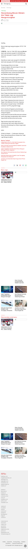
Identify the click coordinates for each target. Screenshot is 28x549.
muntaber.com (4, 502)
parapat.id (3, 512)
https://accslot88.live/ (6, 466)
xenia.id (3, 509)
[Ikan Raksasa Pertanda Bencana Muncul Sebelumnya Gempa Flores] (21, 289)
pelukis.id (3, 489)
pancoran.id (3, 491)
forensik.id (3, 522)
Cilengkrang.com (18, 545)
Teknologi (3, 10)
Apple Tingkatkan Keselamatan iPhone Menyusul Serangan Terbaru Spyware (12, 149)
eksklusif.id (3, 527)
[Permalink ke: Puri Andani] (2, 20)
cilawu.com (3, 524)
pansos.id (3, 530)
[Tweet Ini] (17, 165)
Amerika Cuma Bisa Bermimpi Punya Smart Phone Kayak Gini (13, 159)
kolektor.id (3, 486)
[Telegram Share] (23, 165)
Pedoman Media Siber (17, 543)
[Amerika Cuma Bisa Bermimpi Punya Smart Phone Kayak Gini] (21, 303)
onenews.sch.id (4, 496)
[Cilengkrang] (6, 4)
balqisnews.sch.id (5, 529)
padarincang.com (5, 484)
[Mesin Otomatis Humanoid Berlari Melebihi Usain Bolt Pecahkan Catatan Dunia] (21, 225)
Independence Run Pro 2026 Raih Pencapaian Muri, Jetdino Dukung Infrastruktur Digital (13, 143)
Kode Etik (9, 541)
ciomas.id (3, 517)
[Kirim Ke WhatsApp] (26, 165)
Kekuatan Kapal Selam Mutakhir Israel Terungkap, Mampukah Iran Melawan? (13, 156)
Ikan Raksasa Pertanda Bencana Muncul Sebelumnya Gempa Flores (13, 152)
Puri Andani (6, 19)
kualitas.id (3, 493)
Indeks (4, 541)
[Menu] (2, 4)
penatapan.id (4, 514)
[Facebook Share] (14, 165)
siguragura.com (4, 481)
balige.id (3, 516)
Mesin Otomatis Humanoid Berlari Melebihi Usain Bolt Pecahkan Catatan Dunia (13, 146)
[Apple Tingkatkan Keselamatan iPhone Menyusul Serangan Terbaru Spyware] (7, 289)
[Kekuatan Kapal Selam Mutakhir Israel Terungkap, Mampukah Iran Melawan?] (7, 303)
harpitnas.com (4, 494)
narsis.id (3, 497)
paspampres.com (5, 532)
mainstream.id (4, 521)
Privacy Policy (16, 541)
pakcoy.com (4, 500)
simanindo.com (4, 482)
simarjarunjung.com (5, 534)
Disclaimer (8, 543)
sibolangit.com (4, 479)
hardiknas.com (4, 499)
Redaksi (23, 541)
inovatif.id (3, 507)
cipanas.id (3, 506)
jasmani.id (3, 526)
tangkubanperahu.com (6, 478)
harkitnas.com (4, 476)
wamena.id (3, 511)
